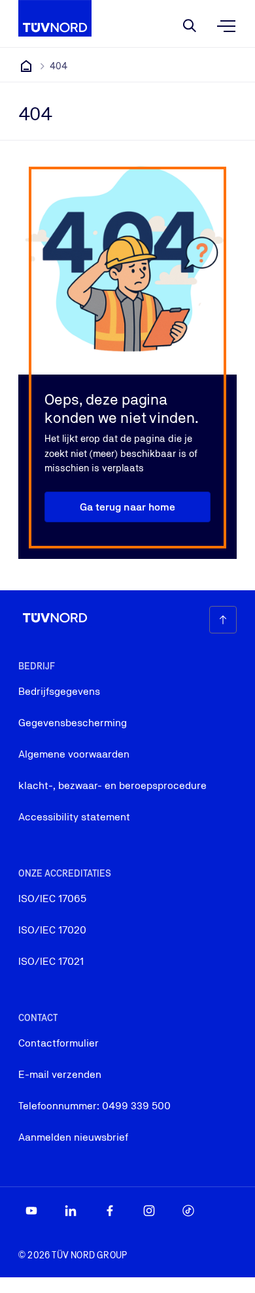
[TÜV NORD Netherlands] (26, 66)
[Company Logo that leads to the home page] (55, 18)
